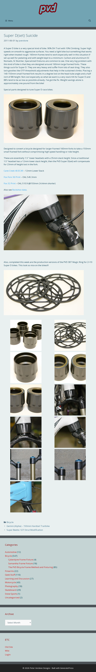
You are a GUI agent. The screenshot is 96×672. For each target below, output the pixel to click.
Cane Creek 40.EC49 (13, 170)
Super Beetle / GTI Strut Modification (25, 529)
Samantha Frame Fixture (20, 563)
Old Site (9, 647)
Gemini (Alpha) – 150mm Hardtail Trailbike (28, 526)
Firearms (9, 571)
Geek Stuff (10, 574)
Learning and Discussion (17, 578)
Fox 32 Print (10, 183)
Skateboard (10, 589)
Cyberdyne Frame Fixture (20, 559)
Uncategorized (12, 597)
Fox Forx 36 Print (12, 177)
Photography (11, 586)
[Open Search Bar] (90, 20)
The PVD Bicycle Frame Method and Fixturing (30, 567)
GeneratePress (67, 668)
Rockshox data (19, 189)
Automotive (10, 552)
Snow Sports (11, 593)
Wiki (7, 650)
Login (7, 654)
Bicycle (10, 522)
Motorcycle (10, 582)
